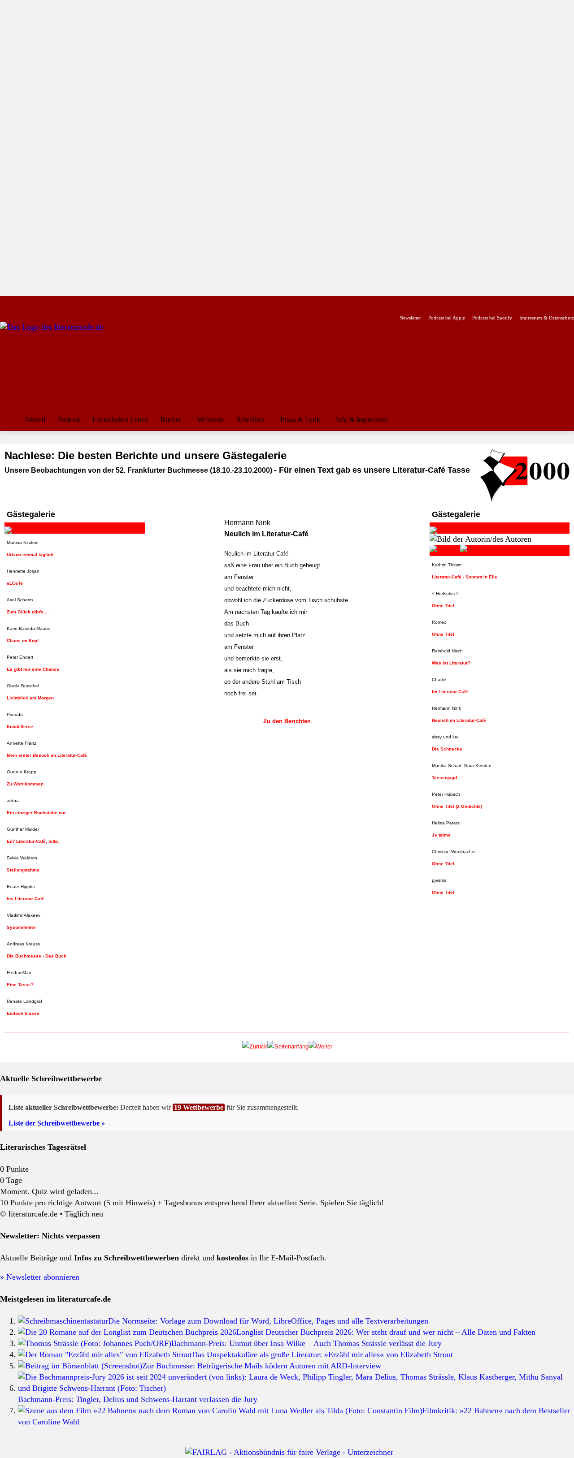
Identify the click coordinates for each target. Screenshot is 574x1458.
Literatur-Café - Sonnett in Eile (464, 576)
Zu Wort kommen (25, 783)
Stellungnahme (23, 869)
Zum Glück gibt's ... (28, 611)
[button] (563, 420)
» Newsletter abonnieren (39, 1277)
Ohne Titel (443, 605)
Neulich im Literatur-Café (459, 720)
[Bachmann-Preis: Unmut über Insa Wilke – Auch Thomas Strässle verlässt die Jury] (94, 1343)
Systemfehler (21, 927)
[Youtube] (34, 304)
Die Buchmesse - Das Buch (36, 955)
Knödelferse (20, 726)
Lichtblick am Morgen (30, 697)
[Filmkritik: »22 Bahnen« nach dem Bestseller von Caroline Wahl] (220, 1410)
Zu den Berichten (287, 721)
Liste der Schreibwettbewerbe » (57, 1123)
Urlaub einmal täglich (30, 554)
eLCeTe (15, 583)
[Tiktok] (49, 304)
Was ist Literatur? (451, 662)
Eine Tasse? (20, 984)
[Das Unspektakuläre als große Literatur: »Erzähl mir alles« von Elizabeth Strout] (105, 1354)
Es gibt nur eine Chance (33, 669)
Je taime (441, 835)
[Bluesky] (77, 304)
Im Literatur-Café (450, 691)
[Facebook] (6, 304)
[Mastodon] (91, 304)
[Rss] (105, 304)
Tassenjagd (444, 777)
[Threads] (63, 304)
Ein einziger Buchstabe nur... (38, 812)
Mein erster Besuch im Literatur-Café (47, 755)
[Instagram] (20, 304)
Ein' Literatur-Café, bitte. (33, 841)
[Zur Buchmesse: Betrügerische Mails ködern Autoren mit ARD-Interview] (80, 1365)
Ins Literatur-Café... (27, 898)
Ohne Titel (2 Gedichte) (457, 806)
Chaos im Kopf (23, 640)
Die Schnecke (447, 748)
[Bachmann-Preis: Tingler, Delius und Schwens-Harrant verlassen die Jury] (296, 1388)
